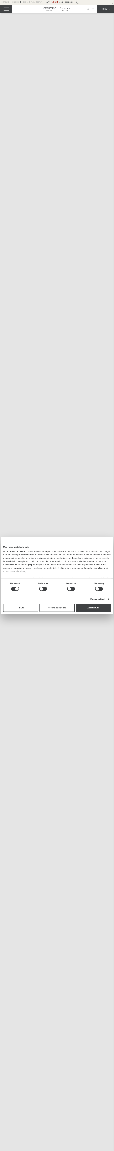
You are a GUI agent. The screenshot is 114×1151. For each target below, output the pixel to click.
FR (93, 9)
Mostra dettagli (97, 599)
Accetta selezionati (57, 608)
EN (88, 9)
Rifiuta (21, 608)
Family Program (36, 2)
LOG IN (61, 2)
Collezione (15, 2)
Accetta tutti (93, 608)
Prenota (105, 9)
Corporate (5, 2)
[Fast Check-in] (76, 2)
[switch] (43, 589)
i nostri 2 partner (17, 551)
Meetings (25, 2)
